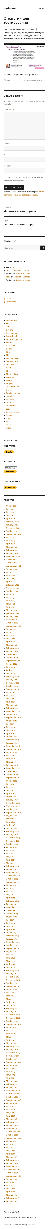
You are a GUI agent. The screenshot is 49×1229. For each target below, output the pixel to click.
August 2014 (11, 885)
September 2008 (13, 1100)
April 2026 (10, 518)
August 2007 (11, 1141)
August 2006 (12, 1179)
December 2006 (13, 1166)
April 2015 (10, 860)
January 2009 (12, 1087)
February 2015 (12, 866)
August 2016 (11, 815)
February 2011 (12, 1008)
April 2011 (10, 1002)
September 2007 (13, 1138)
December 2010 (13, 1015)
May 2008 (10, 1113)
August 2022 (11, 629)
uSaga (9, 418)
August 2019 (11, 721)
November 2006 (13, 1169)
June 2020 (10, 695)
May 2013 (10, 926)
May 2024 (10, 578)
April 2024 (10, 582)
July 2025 (10, 537)
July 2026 (10, 509)
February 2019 (12, 740)
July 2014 (10, 888)
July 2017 (10, 784)
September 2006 (13, 1176)
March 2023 (11, 610)
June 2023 (10, 601)
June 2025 (10, 540)
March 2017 (11, 797)
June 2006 (10, 1185)
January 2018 (12, 765)
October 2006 (12, 1173)
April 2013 (10, 929)
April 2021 (10, 670)
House (9, 349)
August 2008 (11, 1103)
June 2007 (10, 1147)
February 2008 (12, 1122)
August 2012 (11, 951)
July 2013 (10, 920)
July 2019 (10, 724)
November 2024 (13, 559)
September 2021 (13, 661)
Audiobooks (11, 320)
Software (10, 399)
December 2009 (13, 1053)
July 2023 (10, 597)
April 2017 (10, 793)
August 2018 (11, 752)
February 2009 (12, 1084)
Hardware (10, 346)
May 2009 (10, 1075)
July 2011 (10, 992)
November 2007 (13, 1132)
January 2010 (12, 1049)
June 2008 (10, 1109)
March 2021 (11, 673)
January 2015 (12, 869)
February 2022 (12, 648)
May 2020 (10, 699)
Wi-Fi (8, 425)
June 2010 (10, 1034)
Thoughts (10, 406)
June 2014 (10, 891)
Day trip (9, 330)
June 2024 (10, 575)
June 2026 (10, 512)
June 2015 (10, 853)
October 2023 (12, 591)
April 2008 (10, 1116)
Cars (8, 327)
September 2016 (13, 812)
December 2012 (13, 942)
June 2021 (10, 667)
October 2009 (12, 1059)
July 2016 (10, 819)
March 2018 (11, 762)
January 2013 (12, 939)
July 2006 (10, 1182)
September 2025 (13, 534)
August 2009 (12, 1065)
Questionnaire (12, 387)
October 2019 (12, 714)
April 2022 (10, 642)
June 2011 (10, 996)
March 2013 (11, 932)
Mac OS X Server (13, 361)
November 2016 (13, 806)
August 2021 (11, 664)
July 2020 (10, 692)
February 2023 (12, 613)
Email (7, 155)
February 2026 (12, 522)
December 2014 (13, 872)
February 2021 (12, 676)
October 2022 (12, 623)
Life (7, 355)
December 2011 (12, 977)
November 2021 (13, 654)
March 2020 (11, 705)
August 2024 (11, 569)
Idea (8, 352)
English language (14, 339)
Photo (9, 371)
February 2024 (12, 585)
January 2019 (12, 743)
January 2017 (12, 800)
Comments (10, 302)
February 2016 (12, 831)
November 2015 (13, 841)
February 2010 (12, 1046)
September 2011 (13, 986)
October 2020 (12, 686)
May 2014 (10, 895)
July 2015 (10, 850)
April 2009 (10, 1078)
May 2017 (10, 790)
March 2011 (11, 1005)
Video (8, 421)
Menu (41, 8)
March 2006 (11, 1195)
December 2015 (13, 838)
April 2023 (10, 607)
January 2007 (12, 1163)
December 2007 (13, 1128)
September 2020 (13, 689)
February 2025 (12, 550)
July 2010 (10, 1030)
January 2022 (12, 651)
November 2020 (13, 683)
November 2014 (13, 876)
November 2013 (13, 910)
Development (31, 80)
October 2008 (12, 1097)
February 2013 (12, 936)
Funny (9, 342)
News (8, 368)
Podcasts (10, 377)
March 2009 (11, 1081)
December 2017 (13, 768)
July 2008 (10, 1106)
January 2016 (12, 834)
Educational (11, 336)
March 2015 (11, 863)
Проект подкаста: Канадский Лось (20, 1217)
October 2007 (12, 1135)
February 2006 (12, 1198)
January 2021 (12, 680)
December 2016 (13, 803)
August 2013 (11, 917)
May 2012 (10, 961)
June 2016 (10, 822)
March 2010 (11, 1043)
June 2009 (10, 1072)
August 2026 (12, 506)
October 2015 (12, 844)
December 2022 (13, 620)
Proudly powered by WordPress (24, 1225)
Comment (9, 110)
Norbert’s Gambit (22, 270)
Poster (9, 380)
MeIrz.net (10, 8)
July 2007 (10, 1144)
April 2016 (10, 825)
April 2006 (10, 1192)
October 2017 (12, 774)
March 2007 (11, 1157)
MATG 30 (17, 267)
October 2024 (12, 563)
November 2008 (13, 1094)
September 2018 (13, 749)
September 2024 (13, 566)
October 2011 (12, 983)
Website (8, 166)
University (10, 415)
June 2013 (10, 923)
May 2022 (10, 638)
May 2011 (10, 999)
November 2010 (13, 1018)
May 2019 (10, 730)
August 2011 (11, 989)
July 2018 (10, 755)
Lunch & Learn (12, 358)
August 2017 (11, 781)
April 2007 (10, 1154)
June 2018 (10, 759)
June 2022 (10, 635)
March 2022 (11, 645)
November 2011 (13, 980)
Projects (9, 383)
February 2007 (12, 1160)
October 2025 (12, 531)
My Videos (10, 364)
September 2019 (13, 717)
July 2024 (10, 572)
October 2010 (12, 1021)
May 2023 (10, 604)
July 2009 (10, 1068)
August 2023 (11, 594)
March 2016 (11, 828)
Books (9, 323)
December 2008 (13, 1090)
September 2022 (13, 626)
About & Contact (11, 1212)
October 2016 (12, 809)
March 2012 (11, 967)
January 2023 (12, 616)
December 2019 (13, 711)
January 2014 (12, 904)
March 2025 (11, 547)
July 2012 (10, 955)
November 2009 (13, 1056)
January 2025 (12, 553)
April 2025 (10, 544)
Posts (8, 298)
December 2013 (13, 907)
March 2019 (11, 736)
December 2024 (13, 556)
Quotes (9, 390)
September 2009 (13, 1062)
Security (9, 396)
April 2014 (10, 898)
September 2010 (13, 1024)
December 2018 (13, 746)
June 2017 (10, 787)
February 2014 (12, 901)
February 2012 (12, 970)
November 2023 (13, 588)
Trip (8, 409)
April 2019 (10, 733)
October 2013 (12, 913)
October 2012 (12, 945)
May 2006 (10, 1188)
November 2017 (13, 771)
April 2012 (10, 964)
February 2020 (12, 708)
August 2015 (11, 847)
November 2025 (13, 528)
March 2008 (11, 1119)
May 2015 (10, 857)
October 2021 (12, 657)
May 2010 (10, 1037)
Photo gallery (12, 374)
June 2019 (10, 727)
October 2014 (12, 879)
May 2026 (10, 515)
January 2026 (12, 525)
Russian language (14, 393)
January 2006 (12, 1201)
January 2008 (12, 1125)
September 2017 (13, 778)
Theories (10, 402)
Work (8, 428)
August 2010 (11, 1027)
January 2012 (12, 974)
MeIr (8, 80)
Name (7, 144)
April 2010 (10, 1040)
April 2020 (10, 702)
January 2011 (11, 1011)
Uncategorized (12, 412)
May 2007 (10, 1151)
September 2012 (13, 948)
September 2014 (13, 882)
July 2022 (10, 632)
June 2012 (10, 958)
